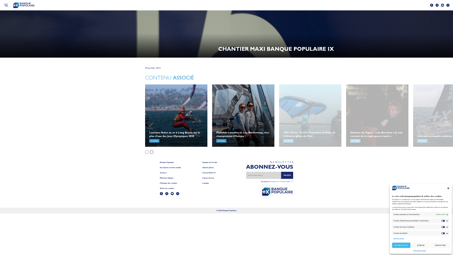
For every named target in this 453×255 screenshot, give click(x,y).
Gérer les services (398, 238)
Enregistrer (440, 245)
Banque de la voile (209, 162)
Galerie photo (208, 168)
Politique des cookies (419, 250)
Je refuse (420, 245)
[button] (448, 188)
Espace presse (208, 178)
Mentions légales (166, 178)
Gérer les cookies (167, 188)
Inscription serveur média (170, 168)
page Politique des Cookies (402, 207)
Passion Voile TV (209, 173)
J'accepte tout (401, 245)
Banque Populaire (167, 162)
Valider (287, 175)
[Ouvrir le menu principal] (6, 5)
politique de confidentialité (280, 181)
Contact (163, 173)
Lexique (205, 183)
